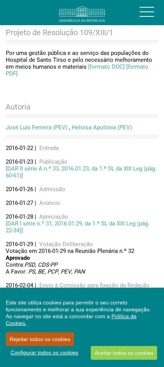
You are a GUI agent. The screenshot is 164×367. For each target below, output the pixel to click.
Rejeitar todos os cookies (40, 339)
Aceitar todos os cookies (124, 353)
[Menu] (146, 12)
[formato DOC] (106, 66)
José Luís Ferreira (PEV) (37, 127)
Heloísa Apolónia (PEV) (102, 127)
